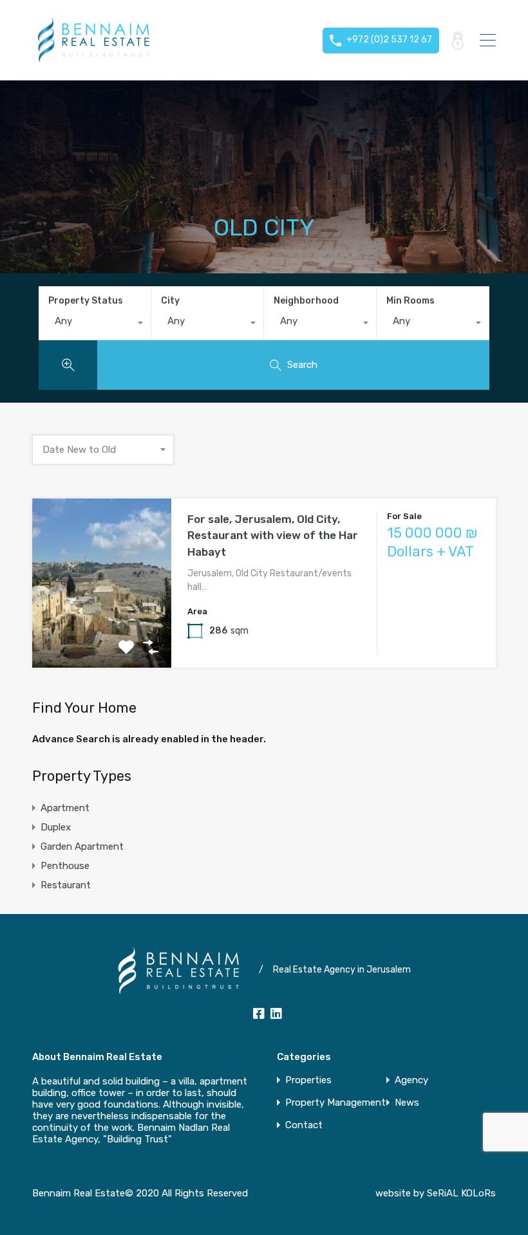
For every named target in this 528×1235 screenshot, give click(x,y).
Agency (411, 1080)
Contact (304, 1125)
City (170, 300)
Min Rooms (410, 300)
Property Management (335, 1103)
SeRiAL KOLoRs (461, 1193)
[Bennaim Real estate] (93, 58)
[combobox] (95, 324)
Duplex (56, 827)
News (407, 1103)
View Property (102, 633)
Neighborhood (306, 300)
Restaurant (66, 885)
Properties (308, 1080)
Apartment (65, 808)
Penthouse (65, 866)
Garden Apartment (82, 846)
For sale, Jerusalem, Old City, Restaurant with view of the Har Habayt (272, 535)
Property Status (85, 300)
